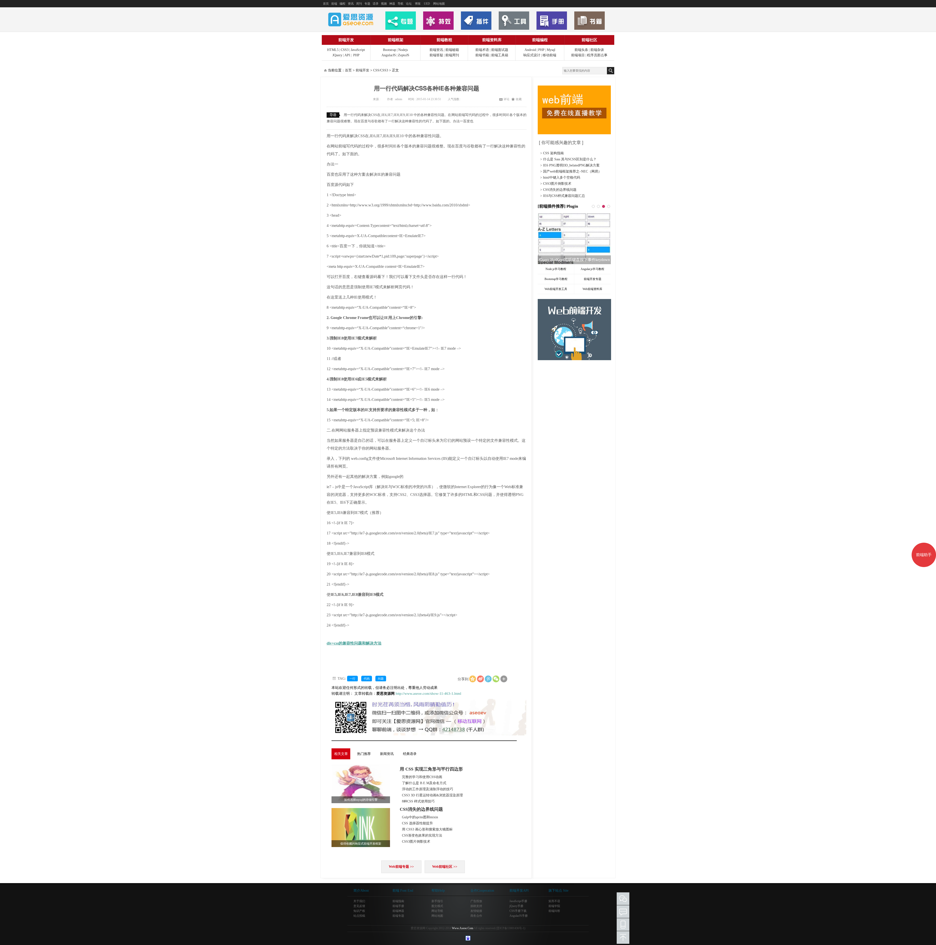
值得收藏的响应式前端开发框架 (360, 843)
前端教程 (444, 40)
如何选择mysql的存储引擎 (361, 799)
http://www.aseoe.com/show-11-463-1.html (428, 693)
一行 (352, 678)
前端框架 (395, 40)
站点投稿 (359, 915)
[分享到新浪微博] (480, 678)
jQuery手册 (516, 906)
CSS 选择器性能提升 (417, 823)
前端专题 (398, 915)
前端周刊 (452, 55)
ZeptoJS (403, 55)
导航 (400, 3)
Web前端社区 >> (444, 866)
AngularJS (388, 55)
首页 (326, 3)
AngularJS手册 (518, 915)
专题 (367, 3)
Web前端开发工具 (556, 289)
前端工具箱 (499, 55)
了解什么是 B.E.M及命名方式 (424, 783)
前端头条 (581, 50)
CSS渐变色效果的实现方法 (422, 835)
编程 (342, 3)
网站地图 (439, 3)
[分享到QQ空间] (472, 678)
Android (530, 50)
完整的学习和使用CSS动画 (422, 777)
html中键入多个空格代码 (561, 177)
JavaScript (358, 50)
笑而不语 (554, 901)
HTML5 (333, 50)
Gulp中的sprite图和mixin (420, 817)
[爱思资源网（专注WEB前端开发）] (351, 19)
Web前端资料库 (592, 289)
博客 (418, 3)
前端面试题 (499, 50)
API (347, 55)
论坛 (409, 3)
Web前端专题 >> (401, 866)
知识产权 (359, 911)
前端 (334, 3)
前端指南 (398, 901)
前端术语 (482, 50)
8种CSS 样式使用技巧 (418, 801)
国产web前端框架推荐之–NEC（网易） (572, 171)
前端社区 (589, 40)
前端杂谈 (597, 50)
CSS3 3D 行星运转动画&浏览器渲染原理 (432, 795)
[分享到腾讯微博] (488, 678)
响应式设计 (531, 55)
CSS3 (345, 50)
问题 (381, 678)
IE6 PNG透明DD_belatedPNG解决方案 (571, 165)
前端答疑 (436, 55)
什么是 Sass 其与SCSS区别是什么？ (569, 159)
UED (427, 3)
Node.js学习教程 (556, 269)
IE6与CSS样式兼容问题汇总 (564, 196)
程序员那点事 (597, 55)
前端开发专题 (592, 279)
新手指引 (437, 901)
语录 (376, 3)
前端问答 (554, 911)
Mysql (551, 50)
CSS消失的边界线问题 (421, 809)
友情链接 (476, 911)
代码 (367, 678)
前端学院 (554, 906)
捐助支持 (476, 906)
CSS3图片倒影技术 (416, 841)
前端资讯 (436, 50)
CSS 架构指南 (553, 153)
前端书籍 (482, 55)
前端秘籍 (452, 50)
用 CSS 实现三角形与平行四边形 (431, 769)
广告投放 (476, 901)
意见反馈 (359, 906)
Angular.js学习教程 (592, 269)
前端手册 (398, 906)
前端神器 (398, 911)
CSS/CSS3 (380, 70)
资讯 (351, 3)
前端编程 (540, 40)
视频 (384, 3)
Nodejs (403, 50)
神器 (392, 3)
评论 (506, 99)
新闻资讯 (387, 754)
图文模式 (437, 906)
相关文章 (341, 754)
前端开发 (346, 40)
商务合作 (476, 915)
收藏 (519, 99)
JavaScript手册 (518, 901)
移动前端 (549, 55)
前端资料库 (492, 40)
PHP (356, 55)
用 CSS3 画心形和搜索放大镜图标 (427, 829)
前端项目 (578, 55)
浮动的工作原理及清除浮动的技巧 (427, 789)
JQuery (337, 55)
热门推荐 (364, 754)
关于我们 (359, 901)
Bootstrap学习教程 (556, 279)
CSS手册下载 (517, 911)
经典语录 (410, 754)
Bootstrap (389, 50)
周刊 (359, 3)
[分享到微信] (496, 678)
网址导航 (437, 911)
